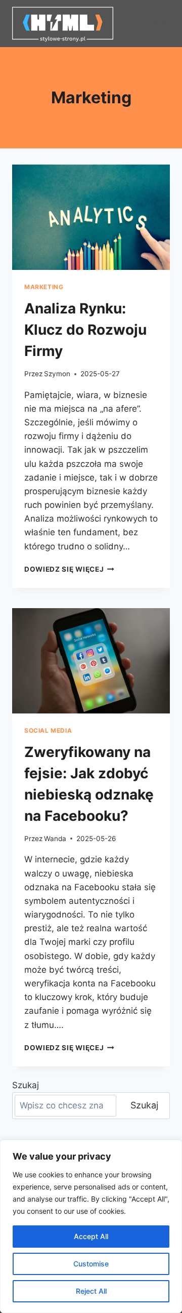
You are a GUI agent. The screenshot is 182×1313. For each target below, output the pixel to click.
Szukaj (25, 1085)
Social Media (48, 730)
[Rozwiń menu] (160, 23)
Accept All (91, 1236)
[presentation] (91, 217)
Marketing (43, 287)
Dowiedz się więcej (69, 569)
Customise (91, 1263)
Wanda (55, 838)
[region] (91, 1226)
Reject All (91, 1291)
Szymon (57, 374)
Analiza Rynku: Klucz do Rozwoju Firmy (85, 330)
